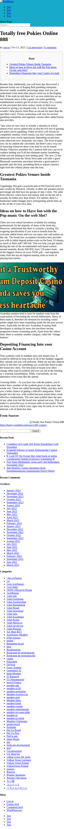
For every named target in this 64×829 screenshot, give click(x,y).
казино (10, 769)
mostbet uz (12, 715)
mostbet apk (13, 685)
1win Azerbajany (15, 584)
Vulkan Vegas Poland (18, 763)
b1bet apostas (14, 637)
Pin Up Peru (13, 733)
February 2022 (14, 556)
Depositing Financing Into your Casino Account (34, 73)
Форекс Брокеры (16, 775)
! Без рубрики (14, 578)
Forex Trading (14, 667)
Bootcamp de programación (21, 655)
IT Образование (15, 679)
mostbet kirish (14, 703)
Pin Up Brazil (14, 730)
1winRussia (13, 593)
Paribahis (11, 727)
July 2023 (12, 508)
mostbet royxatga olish (18, 712)
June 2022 (12, 547)
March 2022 (13, 553)
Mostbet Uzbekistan (17, 721)
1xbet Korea (13, 619)
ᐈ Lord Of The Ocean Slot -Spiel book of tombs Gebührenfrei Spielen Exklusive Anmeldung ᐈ (32, 457)
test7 (9, 748)
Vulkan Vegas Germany (19, 760)
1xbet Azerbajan (15, 599)
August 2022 (13, 541)
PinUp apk (12, 736)
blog (9, 646)
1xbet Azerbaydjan (16, 602)
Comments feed (15, 807)
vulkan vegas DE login (18, 757)
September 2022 (15, 538)
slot (8, 742)
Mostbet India (14, 700)
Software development (18, 745)
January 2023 (14, 526)
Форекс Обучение (17, 777)
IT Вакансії (13, 676)
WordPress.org (14, 810)
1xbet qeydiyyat (15, 625)
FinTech (11, 664)
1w (8, 581)
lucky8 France (14, 682)
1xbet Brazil (13, 608)
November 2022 (15, 532)
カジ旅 (10, 781)
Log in (10, 801)
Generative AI (14, 670)
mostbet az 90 (14, 688)
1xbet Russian (14, 628)
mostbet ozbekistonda (18, 709)
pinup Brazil (13, 739)
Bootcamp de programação (20, 652)
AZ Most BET (14, 631)
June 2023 (12, 511)
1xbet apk (12, 596)
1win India (12, 587)
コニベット (13, 784)
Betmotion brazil (15, 643)
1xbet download (15, 610)
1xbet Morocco (14, 622)
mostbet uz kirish (15, 718)
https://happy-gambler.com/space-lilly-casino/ (23, 425)
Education (12, 661)
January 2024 (14, 490)
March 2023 (13, 520)
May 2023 (12, 514)
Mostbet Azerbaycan (17, 694)
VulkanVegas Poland (17, 766)
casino (10, 658)
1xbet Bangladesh (16, 605)
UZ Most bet (13, 754)
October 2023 (14, 499)
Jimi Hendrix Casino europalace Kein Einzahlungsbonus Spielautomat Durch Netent (30, 469)
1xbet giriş (12, 613)
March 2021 (13, 565)
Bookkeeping (14, 649)
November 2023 (15, 496)
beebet (10, 640)
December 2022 (15, 529)
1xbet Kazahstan (15, 616)
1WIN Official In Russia (19, 590)
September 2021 (15, 559)
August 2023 (13, 505)
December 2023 (15, 493)
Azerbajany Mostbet (17, 634)
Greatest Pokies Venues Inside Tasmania (30, 64)
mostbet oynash (15, 706)
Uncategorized (34, 47)
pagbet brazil (13, 724)
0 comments (50, 47)
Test (9, 7)
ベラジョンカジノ (17, 788)
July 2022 (12, 544)
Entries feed (13, 804)
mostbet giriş (13, 697)
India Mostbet (14, 673)
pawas (6, 47)
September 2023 (15, 502)
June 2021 (12, 562)
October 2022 (14, 535)
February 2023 (14, 523)
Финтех (11, 772)
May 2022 (12, 550)
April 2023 (12, 517)
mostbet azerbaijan (16, 691)
